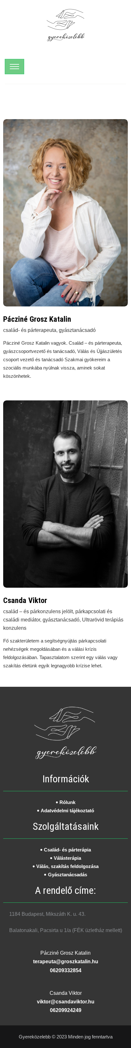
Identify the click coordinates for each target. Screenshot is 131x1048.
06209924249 (65, 1010)
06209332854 (65, 970)
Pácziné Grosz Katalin (37, 319)
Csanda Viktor (25, 600)
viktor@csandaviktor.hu (65, 1001)
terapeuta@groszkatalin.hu (65, 961)
